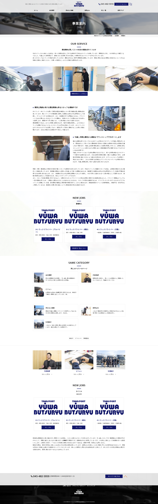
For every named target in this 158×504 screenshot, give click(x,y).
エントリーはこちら (121, 4)
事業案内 (86, 338)
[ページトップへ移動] (125, 476)
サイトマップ (91, 486)
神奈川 (71, 338)
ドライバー (78, 338)
